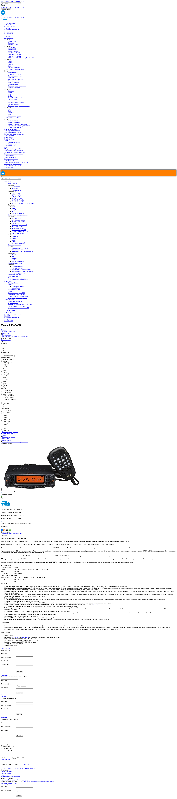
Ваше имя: (4, 654)
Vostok (10, 61)
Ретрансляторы (13, 44)
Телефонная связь (9, 157)
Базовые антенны (13, 104)
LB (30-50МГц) (13, 51)
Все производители (14, 67)
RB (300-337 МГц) (14, 53)
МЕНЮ (4, 170)
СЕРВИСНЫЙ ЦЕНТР (11, 30)
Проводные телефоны (11, 159)
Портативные (12, 41)
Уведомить (4, 675)
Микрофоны (12, 144)
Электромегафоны (10, 145)
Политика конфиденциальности (11, 776)
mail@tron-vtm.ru (30, 768)
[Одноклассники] (4, 530)
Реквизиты (4, 775)
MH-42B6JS (25, 637)
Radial (10, 109)
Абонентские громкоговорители (14, 152)
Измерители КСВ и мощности (17, 124)
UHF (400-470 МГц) (14, 54)
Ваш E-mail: (4, 661)
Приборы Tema (9, 139)
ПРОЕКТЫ (8, 25)
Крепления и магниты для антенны (19, 126)
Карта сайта (26, 764)
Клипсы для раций (14, 82)
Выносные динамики (15, 76)
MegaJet (10, 64)
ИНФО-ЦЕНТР (9, 31)
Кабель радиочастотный (12, 130)
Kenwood (11, 91)
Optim (10, 96)
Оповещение (8, 137)
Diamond (11, 112)
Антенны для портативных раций (19, 106)
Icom (9, 94)
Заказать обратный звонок (9, 783)
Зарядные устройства (14, 74)
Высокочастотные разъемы (12, 132)
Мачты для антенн (14, 122)
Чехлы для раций (13, 81)
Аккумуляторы (13, 72)
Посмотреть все (9, 135)
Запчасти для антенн (14, 127)
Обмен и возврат (6, 773)
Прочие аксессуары (14, 87)
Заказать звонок (6, 9)
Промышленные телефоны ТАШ (14, 165)
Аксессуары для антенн (11, 117)
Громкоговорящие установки (13, 150)
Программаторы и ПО (15, 84)
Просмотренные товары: (10, 433)
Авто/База (11, 43)
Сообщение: (5, 664)
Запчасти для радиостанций (17, 86)
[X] (7, 530)
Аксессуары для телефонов (12, 164)
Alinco (10, 92)
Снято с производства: (10, 432)
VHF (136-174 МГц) (14, 56)
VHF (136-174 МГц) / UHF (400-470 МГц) (21, 58)
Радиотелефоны (9, 160)
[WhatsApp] (9, 530)
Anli (9, 111)
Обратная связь (5, 648)
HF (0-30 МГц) (12, 49)
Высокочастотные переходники (14, 134)
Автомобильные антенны (16, 102)
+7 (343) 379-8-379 (6, 7)
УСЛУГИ (7, 28)
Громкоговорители (14, 142)
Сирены (6, 147)
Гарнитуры (11, 77)
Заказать (3, 696)
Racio (10, 66)
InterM (6, 140)
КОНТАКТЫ (8, 33)
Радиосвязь (7, 36)
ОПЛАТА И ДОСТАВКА (12, 26)
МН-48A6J (15, 637)
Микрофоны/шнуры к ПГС (12, 149)
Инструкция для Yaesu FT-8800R (12, 533)
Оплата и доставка (6, 771)
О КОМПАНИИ (9, 23)
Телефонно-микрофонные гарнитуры (16, 162)
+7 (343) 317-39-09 (18, 7)
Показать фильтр (6, 340)
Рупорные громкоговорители (13, 154)
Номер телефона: (6, 657)
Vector (10, 62)
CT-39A (95, 604)
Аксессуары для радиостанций (14, 69)
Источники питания (10, 129)
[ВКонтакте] (2, 530)
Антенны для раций (10, 99)
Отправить (20, 671)
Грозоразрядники (13, 121)
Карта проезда (5, 759)
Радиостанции (8, 38)
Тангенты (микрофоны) (15, 79)
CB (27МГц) (12, 48)
